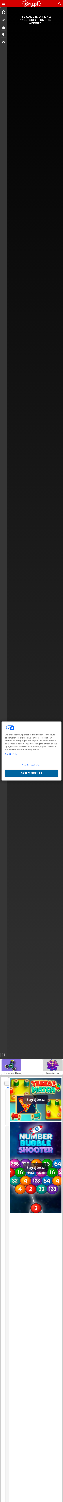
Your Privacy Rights (31, 765)
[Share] (3, 20)
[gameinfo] (3, 42)
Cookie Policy (11, 754)
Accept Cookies (31, 773)
